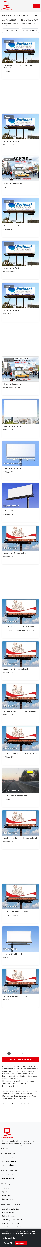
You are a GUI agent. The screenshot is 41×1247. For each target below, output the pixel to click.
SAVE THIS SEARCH (20, 1059)
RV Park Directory (9, 1216)
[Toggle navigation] (36, 6)
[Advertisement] (20, 1028)
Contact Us (6, 1188)
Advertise (5, 1192)
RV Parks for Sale (8, 1212)
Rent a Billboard (8, 1178)
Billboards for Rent (9, 1161)
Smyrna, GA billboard (12, 954)
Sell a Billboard (7, 1175)
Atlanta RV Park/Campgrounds (14, 1094)
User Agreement (8, 1199)
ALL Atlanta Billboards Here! (15, 553)
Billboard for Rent (11, 141)
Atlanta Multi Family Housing (26, 1091)
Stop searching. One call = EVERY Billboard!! (17, 66)
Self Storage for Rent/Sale (12, 1220)
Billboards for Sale (9, 1158)
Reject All (8, 1243)
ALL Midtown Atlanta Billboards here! (19, 711)
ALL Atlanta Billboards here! (15, 669)
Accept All (20, 1243)
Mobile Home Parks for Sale (12, 1227)
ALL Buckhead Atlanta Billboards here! (20, 838)
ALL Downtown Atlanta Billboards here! (20, 754)
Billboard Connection (12, 184)
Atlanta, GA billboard (12, 426)
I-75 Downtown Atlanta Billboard (17, 796)
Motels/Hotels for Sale (10, 1223)
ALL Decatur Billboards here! (15, 912)
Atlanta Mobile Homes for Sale (14, 1098)
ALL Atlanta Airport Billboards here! (19, 627)
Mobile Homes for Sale (10, 1209)
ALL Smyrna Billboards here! (15, 996)
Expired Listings (8, 1165)
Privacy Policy (7, 1195)
